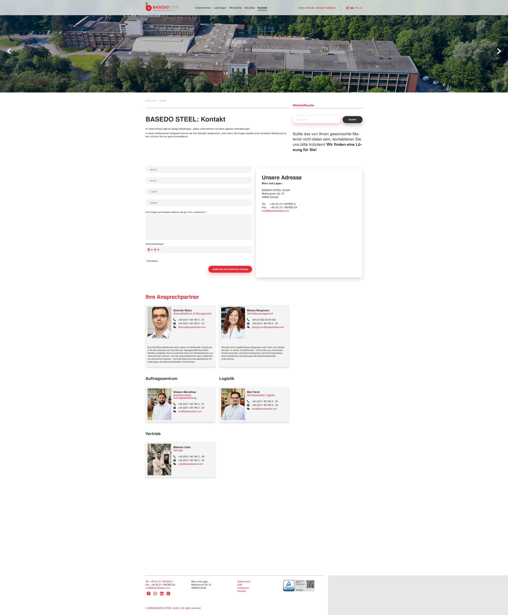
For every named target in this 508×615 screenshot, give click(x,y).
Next (499, 51)
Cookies (241, 591)
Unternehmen (203, 8)
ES (361, 7)
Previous (9, 51)
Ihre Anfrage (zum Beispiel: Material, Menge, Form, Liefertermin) (176, 212)
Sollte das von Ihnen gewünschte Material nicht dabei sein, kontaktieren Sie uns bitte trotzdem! (327, 141)
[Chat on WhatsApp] (168, 595)
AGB (239, 584)
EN (356, 7)
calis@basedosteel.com (190, 463)
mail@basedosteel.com (275, 210)
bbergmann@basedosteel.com (268, 327)
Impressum (243, 587)
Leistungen (220, 8)
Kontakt (262, 8)
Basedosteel (163, 6)
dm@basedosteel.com (190, 411)
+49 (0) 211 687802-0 (325, 7)
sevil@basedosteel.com (264, 408)
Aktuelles (249, 8)
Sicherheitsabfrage (155, 243)
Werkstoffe (235, 8)
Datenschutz (243, 581)
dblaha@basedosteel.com (192, 327)
